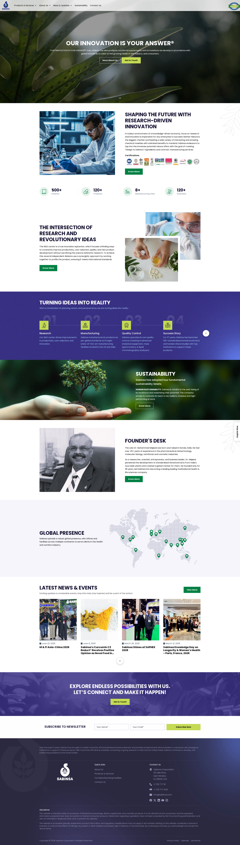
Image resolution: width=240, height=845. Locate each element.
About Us (43, 5)
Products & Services (24, 5)
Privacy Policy (173, 840)
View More (192, 589)
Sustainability (81, 5)
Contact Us (95, 5)
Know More (134, 171)
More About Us (110, 60)
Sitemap (185, 840)
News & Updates (61, 5)
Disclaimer (195, 840)
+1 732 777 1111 (160, 784)
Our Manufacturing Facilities (108, 777)
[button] (206, 333)
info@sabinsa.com (163, 794)
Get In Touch (131, 60)
